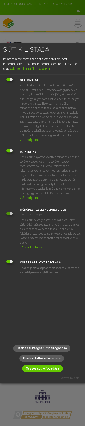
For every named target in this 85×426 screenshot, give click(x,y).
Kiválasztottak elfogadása (42, 358)
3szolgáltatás (31, 247)
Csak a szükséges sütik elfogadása (42, 348)
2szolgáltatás (31, 198)
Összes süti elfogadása (42, 368)
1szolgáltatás (31, 140)
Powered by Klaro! (70, 378)
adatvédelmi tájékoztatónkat (30, 68)
